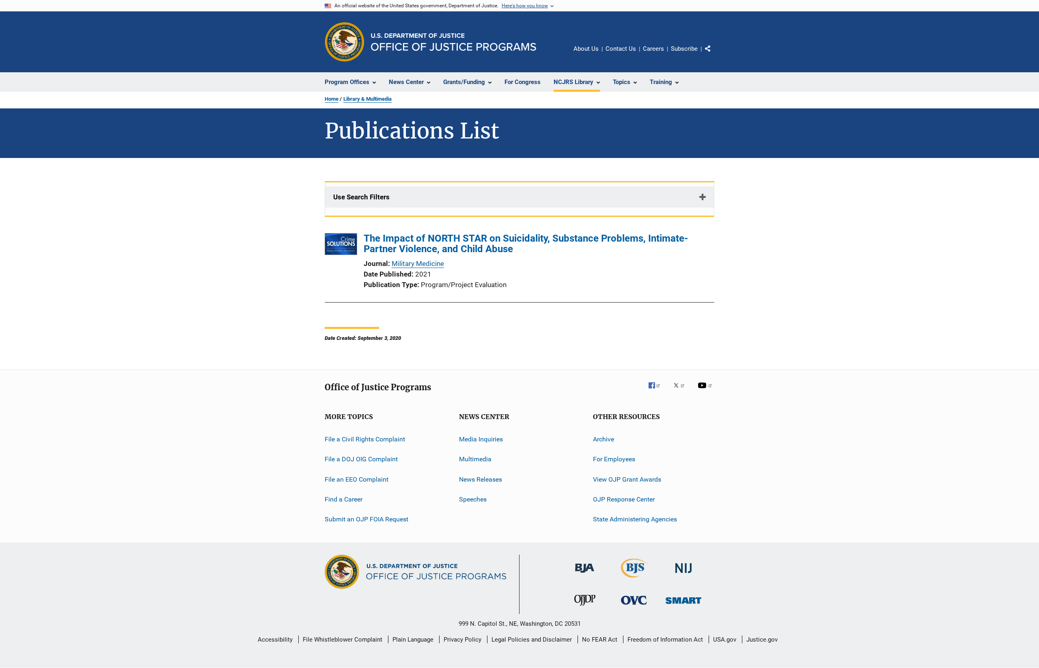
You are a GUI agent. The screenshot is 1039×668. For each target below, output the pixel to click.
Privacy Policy (462, 639)
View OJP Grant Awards (627, 479)
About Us (586, 48)
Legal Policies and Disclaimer (531, 639)
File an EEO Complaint (356, 479)
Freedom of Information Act (665, 639)
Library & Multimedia (367, 99)
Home (331, 99)
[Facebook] (657, 391)
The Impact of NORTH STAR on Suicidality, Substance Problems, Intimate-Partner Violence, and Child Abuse (526, 244)
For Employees (614, 459)
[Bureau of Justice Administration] (584, 574)
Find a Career (343, 499)
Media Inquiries (481, 439)
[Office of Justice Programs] (344, 42)
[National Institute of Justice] (683, 574)
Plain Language (412, 639)
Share (714, 54)
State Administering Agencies (635, 519)
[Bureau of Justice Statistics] (634, 579)
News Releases (480, 479)
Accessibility (275, 639)
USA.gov (724, 639)
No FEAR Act (599, 639)
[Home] (453, 42)
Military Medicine (418, 263)
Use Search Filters (361, 197)
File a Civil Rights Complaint (365, 439)
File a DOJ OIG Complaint (361, 459)
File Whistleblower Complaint (342, 639)
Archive (603, 439)
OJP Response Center (624, 499)
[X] (682, 391)
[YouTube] (706, 391)
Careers (653, 48)
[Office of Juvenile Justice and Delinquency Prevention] (584, 607)
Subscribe (684, 48)
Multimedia (475, 459)
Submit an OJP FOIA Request (366, 519)
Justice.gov (762, 639)
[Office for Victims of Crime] (634, 606)
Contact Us (621, 48)
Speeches (473, 499)
